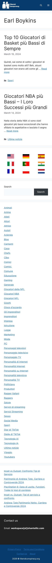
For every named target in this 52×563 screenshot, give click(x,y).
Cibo (6, 257)
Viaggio (8, 452)
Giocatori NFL (11, 298)
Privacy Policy (14, 549)
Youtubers (9, 457)
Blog (6, 239)
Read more (12, 131)
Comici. (8, 266)
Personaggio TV (12, 357)
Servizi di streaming (14, 407)
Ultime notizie (15, 139)
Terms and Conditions (34, 549)
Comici (7, 262)
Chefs (7, 253)
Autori (7, 230)
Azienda (8, 235)
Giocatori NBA (11, 293)
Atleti (6, 216)
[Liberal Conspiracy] (10, 5)
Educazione (10, 275)
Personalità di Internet (16, 361)
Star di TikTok (11, 429)
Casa (6, 248)
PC (5, 343)
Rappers (8, 398)
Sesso (7, 416)
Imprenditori (10, 316)
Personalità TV (12, 380)
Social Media (11, 420)
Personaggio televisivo (16, 352)
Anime (7, 212)
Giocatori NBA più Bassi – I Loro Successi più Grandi (25, 101)
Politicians (9, 384)
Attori (7, 221)
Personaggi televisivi (15, 348)
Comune (8, 271)
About (32, 553)
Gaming (8, 280)
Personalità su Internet (16, 371)
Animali (8, 207)
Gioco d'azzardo (13, 307)
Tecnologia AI (11, 438)
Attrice (7, 226)
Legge (7, 330)
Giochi (7, 303)
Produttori (9, 389)
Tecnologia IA (11, 443)
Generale (9, 284)
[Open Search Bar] (41, 5)
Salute (7, 402)
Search (7, 186)
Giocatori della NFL (14, 289)
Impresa (8, 321)
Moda (7, 339)
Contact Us (22, 553)
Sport (10, 80)
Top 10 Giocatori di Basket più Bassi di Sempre (24, 43)
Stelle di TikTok (12, 434)
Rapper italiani (11, 393)
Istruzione (9, 325)
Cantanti (8, 244)
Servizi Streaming (13, 411)
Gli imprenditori (12, 312)
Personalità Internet (14, 366)
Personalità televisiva (15, 375)
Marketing (9, 334)
